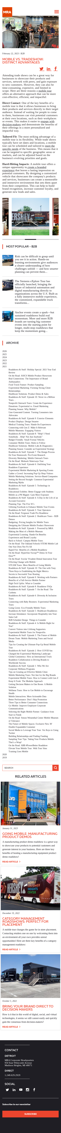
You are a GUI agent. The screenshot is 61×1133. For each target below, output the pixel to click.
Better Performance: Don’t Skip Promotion (28, 699)
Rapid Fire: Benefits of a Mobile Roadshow (28, 550)
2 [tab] (19, 239)
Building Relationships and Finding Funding (28, 736)
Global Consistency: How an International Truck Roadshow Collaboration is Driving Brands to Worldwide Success (30, 660)
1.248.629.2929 (12, 1075)
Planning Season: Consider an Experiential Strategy (31, 449)
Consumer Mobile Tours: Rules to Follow (27, 443)
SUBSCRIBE (30, 1114)
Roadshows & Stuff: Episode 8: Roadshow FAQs (30, 586)
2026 (4, 351)
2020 (4, 754)
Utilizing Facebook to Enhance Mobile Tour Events (31, 507)
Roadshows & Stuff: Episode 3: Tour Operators (30, 510)
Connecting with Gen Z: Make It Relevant (27, 427)
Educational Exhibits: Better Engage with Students (31, 492)
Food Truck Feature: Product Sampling (26, 385)
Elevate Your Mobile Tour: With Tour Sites (28, 748)
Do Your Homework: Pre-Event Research (27, 455)
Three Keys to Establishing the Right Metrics (28, 571)
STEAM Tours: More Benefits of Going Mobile (30, 565)
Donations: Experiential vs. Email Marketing (28, 406)
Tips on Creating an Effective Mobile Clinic (28, 672)
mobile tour (45, 90)
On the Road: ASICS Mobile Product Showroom (30, 376)
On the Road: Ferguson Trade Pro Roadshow (28, 513)
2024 (4, 357)
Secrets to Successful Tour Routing (24, 574)
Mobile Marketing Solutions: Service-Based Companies (33, 476)
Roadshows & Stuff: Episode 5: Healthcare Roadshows (33, 611)
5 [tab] (53, 239)
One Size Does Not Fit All (20, 547)
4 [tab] (41, 239)
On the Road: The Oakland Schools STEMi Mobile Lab (33, 543)
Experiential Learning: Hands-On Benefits (27, 534)
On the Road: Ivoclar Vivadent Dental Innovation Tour (33, 559)
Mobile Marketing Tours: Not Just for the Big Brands (32, 675)
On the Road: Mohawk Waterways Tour (26, 461)
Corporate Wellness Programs (22, 669)
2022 (4, 363)
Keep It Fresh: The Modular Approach (26, 681)
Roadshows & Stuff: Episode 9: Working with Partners (33, 577)
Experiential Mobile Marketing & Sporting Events (31, 470)
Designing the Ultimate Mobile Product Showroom (31, 525)
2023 (4, 360)
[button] (56, 12)
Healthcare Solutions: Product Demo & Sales (28, 394)
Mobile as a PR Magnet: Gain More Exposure (29, 495)
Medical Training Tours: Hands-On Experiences (30, 424)
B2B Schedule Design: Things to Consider (27, 620)
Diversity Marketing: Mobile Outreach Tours (28, 458)
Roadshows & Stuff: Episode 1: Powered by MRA (31, 528)
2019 (4, 757)
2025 (4, 354)
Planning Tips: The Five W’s (21, 504)
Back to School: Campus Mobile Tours (26, 541)
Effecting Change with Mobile (22, 562)
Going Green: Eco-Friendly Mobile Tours (27, 608)
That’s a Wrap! (15, 742)
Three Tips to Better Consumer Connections (28, 702)
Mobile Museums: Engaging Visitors (25, 430)
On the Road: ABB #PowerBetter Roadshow (28, 745)
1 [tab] (8, 239)
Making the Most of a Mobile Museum (26, 531)
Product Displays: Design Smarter (24, 421)
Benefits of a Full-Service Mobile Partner (27, 580)
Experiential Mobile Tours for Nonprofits (27, 632)
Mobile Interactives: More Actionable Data (27, 696)
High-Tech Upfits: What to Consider (25, 583)
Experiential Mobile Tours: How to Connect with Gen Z (33, 678)
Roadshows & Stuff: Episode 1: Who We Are (29, 666)
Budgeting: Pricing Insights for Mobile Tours (29, 522)
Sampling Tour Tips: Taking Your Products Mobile (31, 739)
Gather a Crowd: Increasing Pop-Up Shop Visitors (31, 473)
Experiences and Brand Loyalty (22, 537)
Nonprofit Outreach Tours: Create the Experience (30, 403)
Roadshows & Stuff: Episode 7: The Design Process (32, 452)
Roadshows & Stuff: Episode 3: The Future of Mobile (32, 635)
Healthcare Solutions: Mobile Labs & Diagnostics (30, 446)
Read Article (10, 861)
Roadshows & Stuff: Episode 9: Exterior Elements (31, 418)
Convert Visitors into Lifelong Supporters (27, 629)
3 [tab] (30, 239)
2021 (4, 366)
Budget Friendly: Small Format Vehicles (26, 440)
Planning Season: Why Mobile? (22, 409)
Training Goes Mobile (18, 751)
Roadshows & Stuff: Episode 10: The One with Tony (32, 568)
